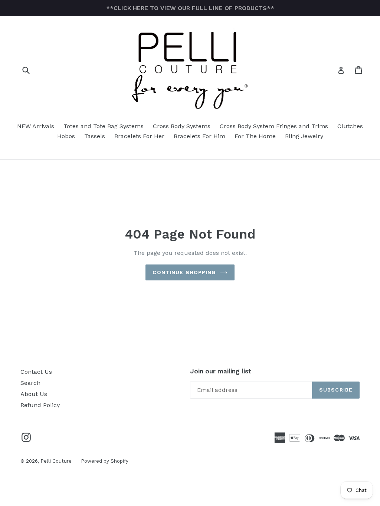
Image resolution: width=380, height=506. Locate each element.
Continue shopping (184, 272)
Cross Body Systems (181, 126)
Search (30, 382)
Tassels (94, 136)
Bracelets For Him (199, 136)
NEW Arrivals (35, 126)
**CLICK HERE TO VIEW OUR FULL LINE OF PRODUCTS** (190, 7)
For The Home (255, 136)
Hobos (66, 136)
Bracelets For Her (139, 136)
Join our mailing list (220, 371)
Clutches (350, 126)
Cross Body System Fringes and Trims (274, 126)
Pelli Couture (56, 461)
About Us (33, 393)
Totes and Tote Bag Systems (103, 126)
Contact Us (36, 371)
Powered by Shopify (104, 461)
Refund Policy (40, 405)
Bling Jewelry (304, 136)
